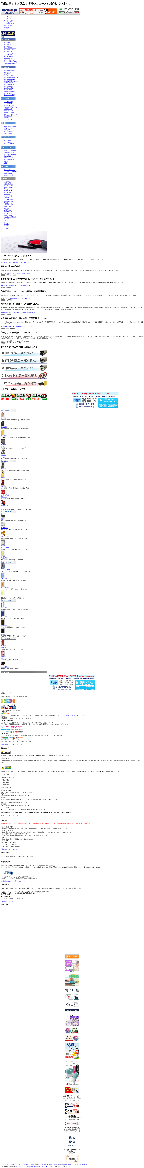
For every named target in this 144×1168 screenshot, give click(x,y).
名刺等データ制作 (9, 63)
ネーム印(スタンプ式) (10, 62)
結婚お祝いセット (9, 130)
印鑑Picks (7, 228)
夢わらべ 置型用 (9, 143)
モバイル (6, 225)
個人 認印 (7, 46)
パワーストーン (8, 53)
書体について (8, 191)
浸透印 (3, 519)
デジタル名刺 (8, 93)
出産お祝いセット (9, 133)
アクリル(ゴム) (5, 537)
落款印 (6, 161)
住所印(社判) (4, 528)
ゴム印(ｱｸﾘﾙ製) (8, 102)
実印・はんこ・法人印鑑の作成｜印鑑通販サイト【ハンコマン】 (35, 1166)
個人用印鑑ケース (9, 170)
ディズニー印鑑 (8, 56)
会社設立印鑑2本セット (11, 77)
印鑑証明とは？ (8, 204)
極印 (5, 163)
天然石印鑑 (4, 625)
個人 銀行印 (7, 44)
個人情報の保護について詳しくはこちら (13, 881)
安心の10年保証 (8, 187)
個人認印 (3, 436)
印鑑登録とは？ (8, 203)
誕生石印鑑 (7, 140)
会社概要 (6, 208)
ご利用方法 (7, 182)
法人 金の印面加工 (9, 84)
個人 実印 (7, 42)
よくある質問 (32, 1164)
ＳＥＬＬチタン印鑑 (10, 154)
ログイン (6, 220)
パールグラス (5, 578)
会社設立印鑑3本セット (11, 79)
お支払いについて (70, 715)
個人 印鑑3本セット (10, 49)
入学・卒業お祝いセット (11, 126)
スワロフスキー (8, 142)
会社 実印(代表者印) (10, 70)
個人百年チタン (8, 51)
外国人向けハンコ (9, 194)
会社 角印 (7, 74)
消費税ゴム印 (8, 109)
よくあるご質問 (8, 199)
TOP (2, 228)
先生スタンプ (8, 116)
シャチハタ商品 (8, 88)
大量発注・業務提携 (10, 217)
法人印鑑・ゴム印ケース (11, 171)
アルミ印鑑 (7, 156)
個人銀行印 (4, 427)
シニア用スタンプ (9, 119)
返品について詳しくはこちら (9, 849)
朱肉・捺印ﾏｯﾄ (5, 667)
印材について (8, 189)
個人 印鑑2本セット (10, 48)
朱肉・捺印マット (9, 173)
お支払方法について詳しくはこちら (11, 744)
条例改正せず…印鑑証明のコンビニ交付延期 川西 (16, 298)
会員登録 (6, 224)
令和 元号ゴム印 (9, 112)
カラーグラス (5, 596)
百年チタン (4, 607)
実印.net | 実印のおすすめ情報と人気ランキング (15, 262)
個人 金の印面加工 (9, 159)
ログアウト (7, 222)
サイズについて (8, 192)
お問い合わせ (8, 215)
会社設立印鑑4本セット (11, 81)
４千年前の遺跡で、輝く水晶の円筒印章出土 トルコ (17, 327)
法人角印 (3, 486)
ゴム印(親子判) (8, 103)
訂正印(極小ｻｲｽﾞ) (9, 86)
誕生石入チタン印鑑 (10, 150)
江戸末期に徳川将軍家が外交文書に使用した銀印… (16, 273)
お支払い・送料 (8, 185)
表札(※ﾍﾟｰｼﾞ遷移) (9, 95)
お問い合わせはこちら (7, 901)
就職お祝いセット (9, 128)
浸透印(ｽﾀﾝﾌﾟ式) (9, 105)
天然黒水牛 (4, 634)
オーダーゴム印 (8, 110)
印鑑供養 (6, 198)
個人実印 (3, 418)
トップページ (5, 1164)
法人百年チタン (8, 75)
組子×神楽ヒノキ (9, 60)
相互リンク (7, 218)
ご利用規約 (7, 210)
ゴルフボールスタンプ (10, 114)
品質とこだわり (8, 184)
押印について (8, 206)
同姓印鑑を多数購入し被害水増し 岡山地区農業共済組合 (18, 312)
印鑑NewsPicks (8, 201)
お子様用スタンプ (9, 117)
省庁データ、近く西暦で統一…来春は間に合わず (15, 285)
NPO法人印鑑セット (10, 82)
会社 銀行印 (7, 72)
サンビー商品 (8, 89)
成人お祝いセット (9, 131)
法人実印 (3, 468)
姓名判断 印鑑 (8, 55)
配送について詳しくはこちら (9, 815)
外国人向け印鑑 (8, 58)
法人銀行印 (4, 477)
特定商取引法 (8, 211)
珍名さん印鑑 (8, 196)
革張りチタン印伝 (9, 152)
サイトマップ (8, 213)
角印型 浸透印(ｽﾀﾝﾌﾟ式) (11, 107)
